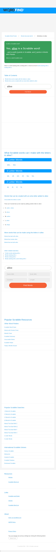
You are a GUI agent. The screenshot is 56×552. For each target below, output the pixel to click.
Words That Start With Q (10, 426)
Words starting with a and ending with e (15, 258)
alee (8, 165)
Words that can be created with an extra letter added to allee (21, 81)
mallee (8, 216)
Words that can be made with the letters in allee (17, 79)
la (21, 187)
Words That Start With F (10, 429)
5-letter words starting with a (12, 253)
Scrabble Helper (8, 342)
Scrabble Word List (13, 482)
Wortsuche (7, 454)
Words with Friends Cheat (11, 330)
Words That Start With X (10, 432)
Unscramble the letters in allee (12, 199)
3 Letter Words (8, 439)
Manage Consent (13, 538)
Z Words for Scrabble (10, 414)
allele (7, 220)
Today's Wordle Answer (10, 345)
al (12, 187)
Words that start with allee (11, 236)
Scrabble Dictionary (9, 336)
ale (8, 176)
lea (28, 176)
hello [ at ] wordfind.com (14, 517)
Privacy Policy (12, 531)
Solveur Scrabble (9, 451)
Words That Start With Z (10, 423)
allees (8, 212)
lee (33, 176)
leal (14, 165)
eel (18, 176)
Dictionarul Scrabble (9, 463)
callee (8, 208)
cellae (12, 208)
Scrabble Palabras (9, 460)
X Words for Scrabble (10, 417)
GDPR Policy (12, 522)
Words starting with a (10, 255)
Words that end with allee (11, 242)
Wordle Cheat (8, 333)
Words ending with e (10, 256)
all (13, 176)
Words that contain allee (10, 239)
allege (8, 224)
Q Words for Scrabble (10, 420)
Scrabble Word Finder (10, 327)
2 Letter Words (8, 435)
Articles (10, 477)
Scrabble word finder (14, 496)
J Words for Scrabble (10, 411)
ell (23, 176)
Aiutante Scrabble (9, 457)
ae (8, 187)
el (16, 187)
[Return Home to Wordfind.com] (13, 12)
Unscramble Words (9, 339)
